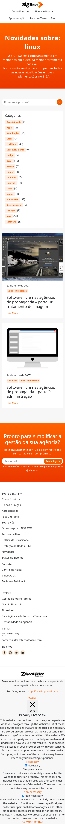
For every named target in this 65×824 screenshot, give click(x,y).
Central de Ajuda (12, 569)
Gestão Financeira (12, 604)
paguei (10, 194)
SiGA (9, 216)
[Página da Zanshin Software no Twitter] (16, 652)
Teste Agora (53, 461)
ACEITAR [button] (32, 697)
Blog (53, 18)
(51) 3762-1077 (10, 634)
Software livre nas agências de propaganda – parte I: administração (31, 392)
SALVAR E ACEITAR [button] (32, 822)
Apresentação (17, 18)
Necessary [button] (32, 761)
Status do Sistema (12, 557)
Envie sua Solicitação (14, 581)
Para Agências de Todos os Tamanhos (24, 616)
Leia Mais (12, 313)
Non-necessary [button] (32, 792)
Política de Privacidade (15, 540)
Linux (9, 188)
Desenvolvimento (15, 149)
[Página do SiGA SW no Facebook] (4, 652)
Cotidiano (11, 144)
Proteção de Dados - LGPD (17, 546)
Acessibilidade (14, 122)
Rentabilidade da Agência (17, 622)
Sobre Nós (8, 522)
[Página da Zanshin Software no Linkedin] (22, 652)
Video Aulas (9, 575)
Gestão (10, 166)
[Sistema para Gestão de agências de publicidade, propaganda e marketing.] (32, 5)
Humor (10, 171)
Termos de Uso (11, 534)
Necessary (34, 765)
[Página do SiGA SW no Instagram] (10, 652)
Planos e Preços (44, 11)
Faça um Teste (38, 18)
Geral (9, 160)
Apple (9, 127)
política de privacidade (44, 691)
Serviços (11, 210)
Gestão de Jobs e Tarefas (16, 598)
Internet (11, 182)
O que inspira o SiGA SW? (17, 528)
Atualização (13, 133)
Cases (9, 138)
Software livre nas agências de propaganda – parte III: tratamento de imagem (31, 302)
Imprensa (11, 177)
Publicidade (12, 199)
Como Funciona (21, 11)
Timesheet (8, 610)
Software (11, 221)
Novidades (8, 552)
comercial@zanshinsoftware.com (22, 640)
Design (10, 155)
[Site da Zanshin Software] (32, 674)
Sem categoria (14, 205)
